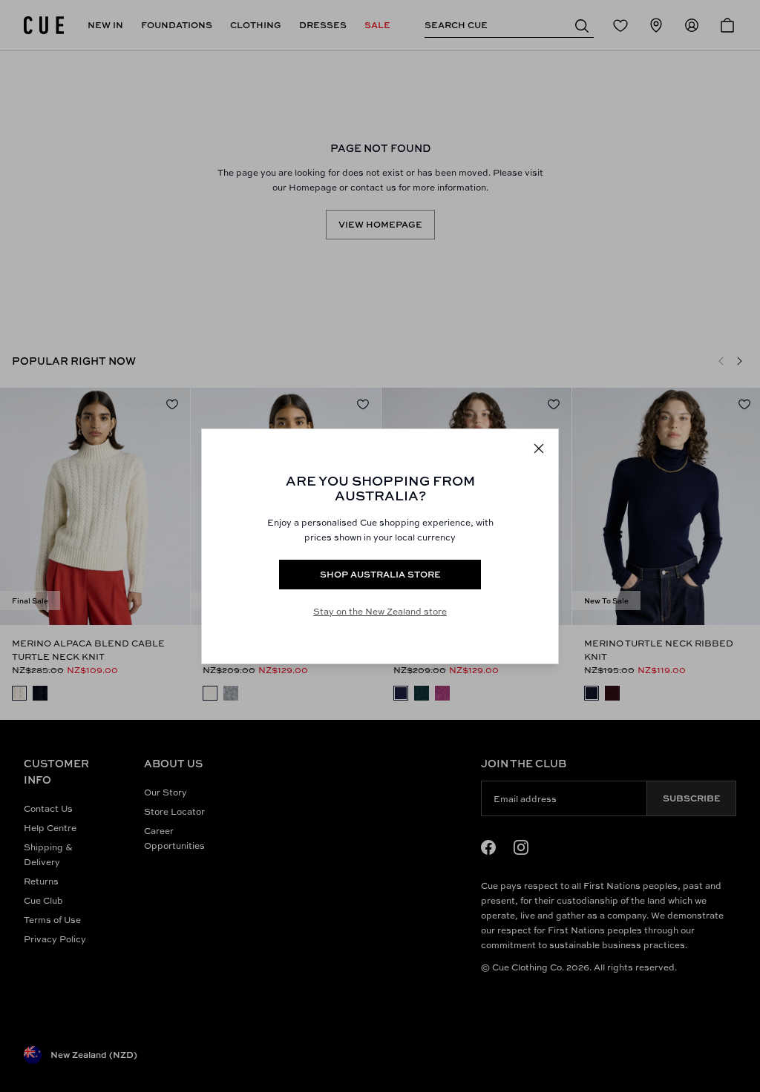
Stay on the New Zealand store (380, 611)
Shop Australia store (380, 574)
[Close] (538, 448)
